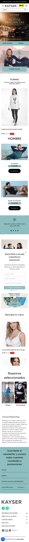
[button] (3, 6)
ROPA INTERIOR (7, 43)
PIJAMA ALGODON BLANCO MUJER (11, 129)
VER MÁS (14, 304)
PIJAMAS (20, 43)
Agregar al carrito (14, 123)
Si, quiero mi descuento (14, 287)
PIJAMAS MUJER (14, 69)
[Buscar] (25, 9)
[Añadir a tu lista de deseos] (26, 90)
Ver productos (14, 170)
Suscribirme (20, 487)
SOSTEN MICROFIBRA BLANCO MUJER (13, 350)
